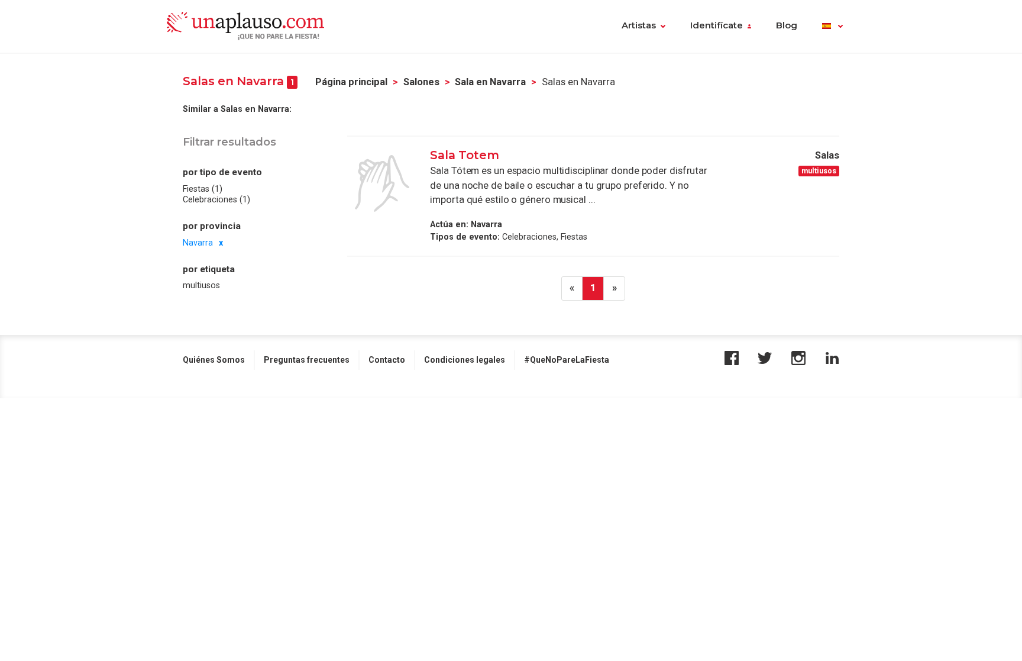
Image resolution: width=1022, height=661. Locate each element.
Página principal (351, 82)
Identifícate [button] (716, 25)
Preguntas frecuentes (307, 360)
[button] (832, 26)
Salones (421, 82)
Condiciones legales (464, 360)
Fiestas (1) (202, 189)
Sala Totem (464, 155)
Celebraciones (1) (216, 199)
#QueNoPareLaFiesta (566, 360)
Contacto (386, 360)
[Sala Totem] (382, 183)
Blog (786, 25)
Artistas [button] (639, 25)
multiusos (201, 285)
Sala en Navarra (490, 82)
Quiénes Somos (214, 360)
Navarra (198, 242)
